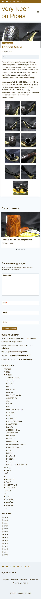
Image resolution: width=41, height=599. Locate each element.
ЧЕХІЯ (6, 508)
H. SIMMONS (11, 418)
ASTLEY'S (10, 381)
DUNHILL (9, 407)
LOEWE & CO (11, 439)
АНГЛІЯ (9, 375)
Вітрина (6, 579)
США (8, 497)
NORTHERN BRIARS (14, 447)
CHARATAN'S (11, 398)
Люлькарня (33, 579)
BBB (7, 386)
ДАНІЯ (8, 470)
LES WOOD (10, 436)
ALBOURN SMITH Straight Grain (17, 240)
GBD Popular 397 (15, 342)
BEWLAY (9, 392)
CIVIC (8, 401)
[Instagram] (14, 1)
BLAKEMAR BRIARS (13, 395)
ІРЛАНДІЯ (10, 479)
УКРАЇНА (9, 502)
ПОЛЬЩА (7, 491)
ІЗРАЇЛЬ (7, 473)
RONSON (9, 459)
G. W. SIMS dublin (25, 359)
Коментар (7, 275)
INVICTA (9, 427)
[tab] (16, 249)
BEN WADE (10, 389)
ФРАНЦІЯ (9, 505)
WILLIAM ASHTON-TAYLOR (16, 465)
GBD (8, 415)
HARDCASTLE (11, 424)
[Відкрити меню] (38, 11)
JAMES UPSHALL (13, 430)
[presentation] (20, 224)
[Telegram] (18, 1)
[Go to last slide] (3, 229)
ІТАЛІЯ (8, 482)
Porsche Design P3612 (19, 352)
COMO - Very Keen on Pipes (12, 345)
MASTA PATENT (12, 442)
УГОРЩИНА (8, 499)
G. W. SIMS (10, 413)
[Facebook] (6, 1)
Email (5, 312)
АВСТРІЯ (7, 369)
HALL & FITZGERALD (14, 421)
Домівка (14, 579)
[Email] (3, 1)
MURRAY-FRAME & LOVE (16, 444)
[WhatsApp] (25, 1)
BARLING (9, 384)
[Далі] (38, 229)
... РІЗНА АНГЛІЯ (7, 43)
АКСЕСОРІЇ (8, 372)
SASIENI (9, 462)
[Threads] (21, 1)
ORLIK (8, 450)
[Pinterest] (18, 566)
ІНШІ (5, 476)
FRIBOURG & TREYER (14, 410)
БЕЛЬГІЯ (7, 468)
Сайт (5, 322)
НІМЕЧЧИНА (11, 488)
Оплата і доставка (20, 583)
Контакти (23, 579)
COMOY (9, 404)
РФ (5, 494)
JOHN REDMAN (12, 433)
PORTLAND (10, 456)
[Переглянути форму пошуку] (38, 2)
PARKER (9, 453)
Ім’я (5, 303)
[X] (10, 1)
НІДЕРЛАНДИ (11, 485)
